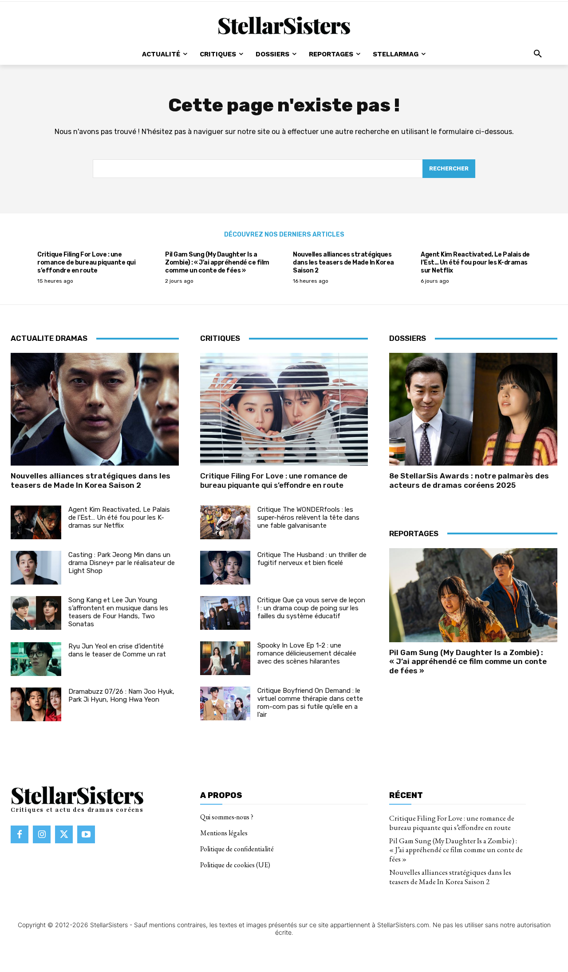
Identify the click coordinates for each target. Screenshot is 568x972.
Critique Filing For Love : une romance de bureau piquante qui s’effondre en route (86, 262)
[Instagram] (42, 834)
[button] (537, 54)
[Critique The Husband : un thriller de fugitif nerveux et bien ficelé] (225, 568)
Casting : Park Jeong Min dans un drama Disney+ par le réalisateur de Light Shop (121, 563)
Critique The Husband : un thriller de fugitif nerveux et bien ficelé (312, 559)
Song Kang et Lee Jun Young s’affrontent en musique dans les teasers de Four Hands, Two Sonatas (118, 612)
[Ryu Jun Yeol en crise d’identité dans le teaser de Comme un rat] (36, 659)
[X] (64, 834)
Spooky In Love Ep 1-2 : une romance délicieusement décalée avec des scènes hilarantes (306, 653)
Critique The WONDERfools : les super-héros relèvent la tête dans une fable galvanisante (308, 517)
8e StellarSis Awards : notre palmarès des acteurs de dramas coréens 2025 (469, 480)
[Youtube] (86, 834)
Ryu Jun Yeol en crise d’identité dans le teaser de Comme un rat (117, 650)
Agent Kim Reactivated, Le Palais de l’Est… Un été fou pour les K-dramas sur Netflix (475, 262)
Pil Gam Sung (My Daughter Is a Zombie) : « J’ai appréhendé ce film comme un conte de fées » (217, 262)
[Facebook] (19, 834)
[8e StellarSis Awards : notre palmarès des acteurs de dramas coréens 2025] (473, 409)
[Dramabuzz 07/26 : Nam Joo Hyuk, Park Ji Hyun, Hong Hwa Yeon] (36, 704)
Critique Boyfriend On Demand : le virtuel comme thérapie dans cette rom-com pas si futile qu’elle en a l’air (310, 703)
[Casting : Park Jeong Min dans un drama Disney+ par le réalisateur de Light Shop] (36, 568)
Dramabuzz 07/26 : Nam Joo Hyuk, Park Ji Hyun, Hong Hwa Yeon (121, 695)
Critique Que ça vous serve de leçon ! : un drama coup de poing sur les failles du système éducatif (311, 608)
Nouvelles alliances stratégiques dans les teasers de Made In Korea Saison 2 (343, 262)
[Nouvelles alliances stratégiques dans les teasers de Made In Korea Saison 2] (95, 409)
